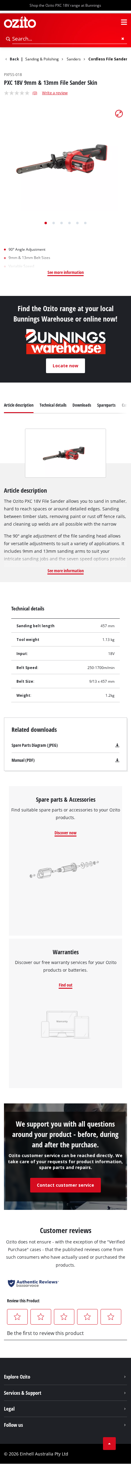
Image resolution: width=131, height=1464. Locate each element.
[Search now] (8, 39)
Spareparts (106, 405)
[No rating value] (18, 93)
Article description (19, 405)
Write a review (55, 92)
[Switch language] (113, 22)
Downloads (82, 405)
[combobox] (69, 39)
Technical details (53, 405)
